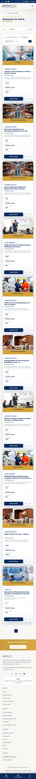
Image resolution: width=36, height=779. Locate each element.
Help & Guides (6, 704)
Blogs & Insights (7, 742)
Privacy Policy (8, 770)
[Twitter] (6, 1)
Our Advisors (6, 736)
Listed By (7, 86)
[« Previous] (12, 631)
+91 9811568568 (7, 760)
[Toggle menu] (33, 6)
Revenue (7, 81)
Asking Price (8, 90)
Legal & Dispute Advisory (9, 725)
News (4, 745)
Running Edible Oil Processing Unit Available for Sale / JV (16, 361)
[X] (16, 673)
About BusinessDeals (8, 733)
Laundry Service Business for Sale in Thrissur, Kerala (17, 72)
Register (27, 1)
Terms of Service (26, 770)
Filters (25, 37)
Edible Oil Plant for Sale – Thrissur (16, 534)
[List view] (30, 41)
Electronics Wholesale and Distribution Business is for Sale (16, 130)
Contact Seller (13, 98)
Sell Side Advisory (7, 712)
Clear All (30, 29)
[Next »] (24, 631)
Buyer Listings (6, 698)
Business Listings (7, 695)
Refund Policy (17, 770)
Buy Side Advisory (7, 715)
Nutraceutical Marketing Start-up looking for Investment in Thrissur (16, 593)
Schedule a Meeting (8, 701)
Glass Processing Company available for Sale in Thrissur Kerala (17, 419)
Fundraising (6, 722)
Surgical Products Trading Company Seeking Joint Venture (17, 246)
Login (33, 1)
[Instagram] (4, 1)
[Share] (30, 99)
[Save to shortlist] (26, 99)
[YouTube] (8, 1)
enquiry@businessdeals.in (10, 757)
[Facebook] (2, 1)
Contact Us (5, 748)
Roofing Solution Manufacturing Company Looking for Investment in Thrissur (17, 478)
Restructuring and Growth (9, 719)
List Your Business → (18, 647)
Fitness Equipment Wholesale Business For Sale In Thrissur (15, 188)
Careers (5, 739)
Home (4, 13)
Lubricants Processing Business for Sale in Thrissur (17, 303)
